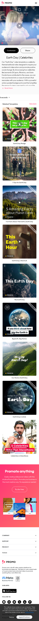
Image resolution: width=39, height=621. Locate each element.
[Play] (19, 26)
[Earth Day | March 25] (19, 242)
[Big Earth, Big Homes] (19, 320)
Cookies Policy (29, 612)
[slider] (2, 43)
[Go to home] (7, 3)
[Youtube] (14, 602)
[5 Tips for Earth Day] (19, 163)
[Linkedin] (24, 602)
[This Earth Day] (19, 281)
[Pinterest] (30, 602)
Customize (11, 50)
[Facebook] (7, 579)
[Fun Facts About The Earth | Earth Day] (19, 203)
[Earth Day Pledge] (19, 124)
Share (27, 50)
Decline (11, 617)
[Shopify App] (19, 591)
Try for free (19, 489)
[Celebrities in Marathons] (19, 437)
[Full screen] (36, 40)
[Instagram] (18, 579)
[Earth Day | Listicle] (19, 398)
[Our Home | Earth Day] (19, 359)
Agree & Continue (24, 617)
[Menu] (36, 3)
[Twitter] (19, 602)
